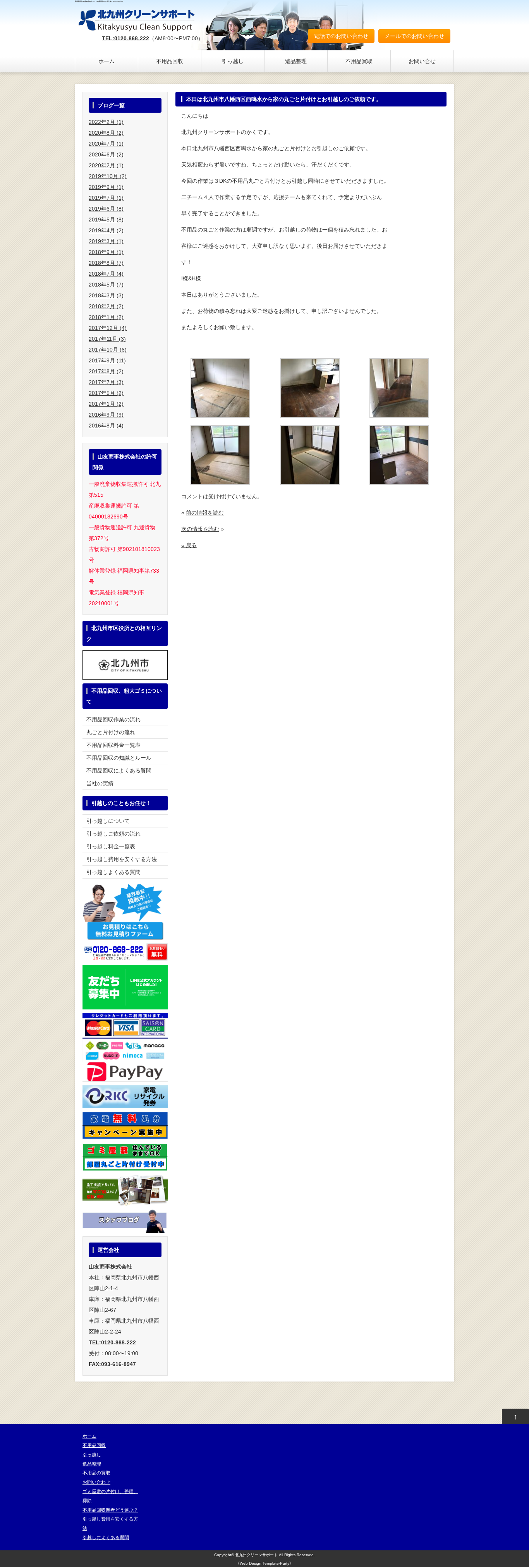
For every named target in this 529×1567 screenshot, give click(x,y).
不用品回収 (169, 61)
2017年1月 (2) (106, 404)
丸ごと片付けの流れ (110, 732)
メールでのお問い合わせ (414, 36)
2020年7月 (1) (106, 144)
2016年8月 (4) (106, 425)
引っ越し (233, 61)
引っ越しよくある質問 (113, 872)
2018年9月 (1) (106, 252)
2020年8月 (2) (106, 133)
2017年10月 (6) (108, 350)
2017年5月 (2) (106, 393)
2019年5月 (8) (106, 219)
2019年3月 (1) (106, 241)
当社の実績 (99, 783)
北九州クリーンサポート (256, 1555)
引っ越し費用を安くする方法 (121, 859)
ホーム (106, 61)
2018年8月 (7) (106, 263)
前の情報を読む (205, 513)
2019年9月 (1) (106, 187)
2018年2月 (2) (106, 306)
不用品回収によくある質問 (118, 770)
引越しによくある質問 (105, 1537)
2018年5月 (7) (106, 284)
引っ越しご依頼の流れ (113, 834)
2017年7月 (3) (106, 382)
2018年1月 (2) (106, 317)
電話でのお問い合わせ (341, 36)
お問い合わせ (96, 1482)
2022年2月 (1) (106, 122)
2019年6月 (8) (106, 209)
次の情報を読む (200, 529)
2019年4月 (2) (106, 230)
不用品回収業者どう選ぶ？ (110, 1510)
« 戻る (189, 545)
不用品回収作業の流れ (113, 719)
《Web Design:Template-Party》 (264, 1563)
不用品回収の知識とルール (118, 758)
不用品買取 (359, 61)
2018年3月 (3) (106, 295)
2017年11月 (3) (107, 339)
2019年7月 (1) (106, 198)
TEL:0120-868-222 (125, 38)
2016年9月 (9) (106, 415)
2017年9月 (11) (107, 360)
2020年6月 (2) (106, 154)
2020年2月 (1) (106, 165)
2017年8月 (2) (106, 371)
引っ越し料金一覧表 (110, 846)
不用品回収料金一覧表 (113, 745)
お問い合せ (422, 61)
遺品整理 (296, 61)
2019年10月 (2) (108, 176)
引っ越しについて (108, 821)
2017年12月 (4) (108, 328)
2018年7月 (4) (106, 274)
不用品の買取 (96, 1473)
